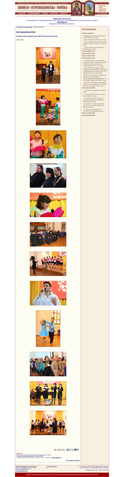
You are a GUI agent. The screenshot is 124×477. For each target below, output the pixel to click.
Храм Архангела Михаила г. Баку (95, 40)
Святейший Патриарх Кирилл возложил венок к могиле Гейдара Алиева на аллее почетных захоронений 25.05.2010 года (94, 63)
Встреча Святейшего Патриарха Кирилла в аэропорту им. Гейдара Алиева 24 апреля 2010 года (95, 84)
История (39, 474)
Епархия (105, 470)
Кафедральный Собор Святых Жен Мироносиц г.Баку (94, 36)
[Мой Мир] (75, 449)
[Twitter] (70, 449)
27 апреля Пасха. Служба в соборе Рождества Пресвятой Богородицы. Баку (93, 99)
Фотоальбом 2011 (88, 56)
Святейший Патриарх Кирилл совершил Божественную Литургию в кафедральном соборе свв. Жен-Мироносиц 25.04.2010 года (95, 70)
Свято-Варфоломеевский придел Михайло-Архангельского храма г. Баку (95, 43)
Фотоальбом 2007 (88, 113)
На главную (19, 27)
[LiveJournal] (78, 449)
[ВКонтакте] (68, 449)
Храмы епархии (87, 33)
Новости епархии (55, 474)
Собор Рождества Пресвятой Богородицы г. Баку (93, 48)
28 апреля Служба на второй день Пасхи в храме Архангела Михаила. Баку (93, 105)
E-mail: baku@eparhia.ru (22, 471)
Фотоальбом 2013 (88, 51)
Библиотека (46, 474)
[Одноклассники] (73, 449)
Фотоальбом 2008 (88, 88)
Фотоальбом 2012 (88, 53)
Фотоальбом (28, 27)
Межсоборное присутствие (81, 474)
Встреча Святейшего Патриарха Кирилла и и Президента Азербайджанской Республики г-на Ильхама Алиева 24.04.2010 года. (95, 77)
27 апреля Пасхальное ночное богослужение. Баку (94, 95)
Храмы (34, 474)
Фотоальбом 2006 (88, 115)
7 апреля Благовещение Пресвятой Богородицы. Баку (93, 110)
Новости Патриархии (67, 474)
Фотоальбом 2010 (88, 58)
